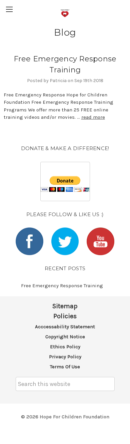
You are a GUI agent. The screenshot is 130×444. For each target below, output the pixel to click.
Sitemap (65, 306)
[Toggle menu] (9, 9)
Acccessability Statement (65, 327)
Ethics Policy (65, 347)
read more (93, 117)
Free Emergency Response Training (62, 286)
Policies (65, 316)
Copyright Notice (65, 337)
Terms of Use (65, 367)
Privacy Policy (65, 357)
